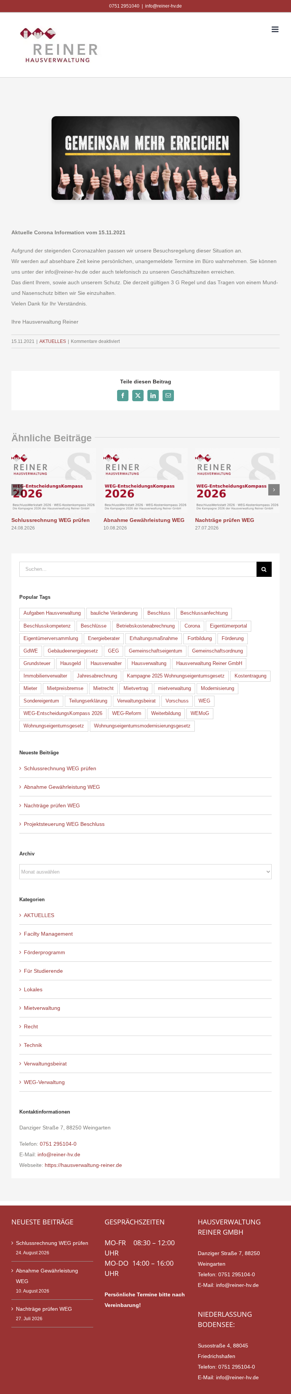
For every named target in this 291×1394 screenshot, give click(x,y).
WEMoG (200, 713)
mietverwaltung (174, 688)
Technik (33, 1045)
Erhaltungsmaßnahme (154, 638)
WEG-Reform (126, 713)
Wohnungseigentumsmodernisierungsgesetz (142, 726)
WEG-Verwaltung (44, 1082)
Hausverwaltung (148, 663)
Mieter (30, 688)
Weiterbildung (166, 713)
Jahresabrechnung (97, 676)
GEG (113, 651)
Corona (192, 626)
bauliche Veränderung (114, 613)
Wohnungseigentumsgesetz (53, 726)
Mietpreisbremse (65, 688)
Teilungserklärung (88, 701)
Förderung (233, 638)
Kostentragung (250, 676)
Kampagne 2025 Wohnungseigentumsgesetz (176, 676)
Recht (31, 1026)
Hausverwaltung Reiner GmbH (209, 663)
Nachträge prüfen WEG (224, 520)
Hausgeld (70, 663)
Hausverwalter (106, 663)
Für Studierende (43, 971)
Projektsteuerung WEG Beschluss (64, 824)
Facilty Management (48, 934)
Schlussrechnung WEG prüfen (50, 520)
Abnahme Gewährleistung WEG (144, 520)
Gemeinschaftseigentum (155, 651)
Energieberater (104, 638)
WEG (204, 701)
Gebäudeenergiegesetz (73, 651)
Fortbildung (200, 638)
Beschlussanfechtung (204, 613)
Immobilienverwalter (45, 676)
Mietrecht (103, 688)
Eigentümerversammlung (50, 638)
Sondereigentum (41, 701)
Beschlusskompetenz (47, 626)
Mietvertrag (136, 688)
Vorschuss (177, 701)
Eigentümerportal (228, 626)
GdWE (30, 651)
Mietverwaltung (42, 1008)
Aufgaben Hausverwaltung (52, 613)
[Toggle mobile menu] (276, 29)
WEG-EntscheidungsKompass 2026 (62, 713)
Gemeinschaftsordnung (217, 651)
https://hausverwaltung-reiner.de (83, 1165)
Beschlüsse (93, 626)
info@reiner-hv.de (163, 6)
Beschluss (159, 613)
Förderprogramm (44, 952)
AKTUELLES (52, 341)
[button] (17, 489)
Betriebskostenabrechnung (145, 626)
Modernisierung (217, 688)
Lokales (33, 989)
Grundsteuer (36, 663)
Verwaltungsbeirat (136, 701)
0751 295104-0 (58, 1144)
